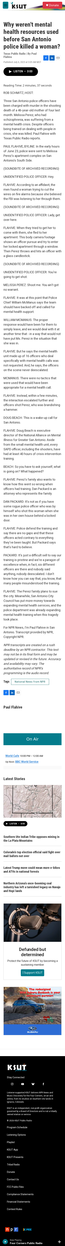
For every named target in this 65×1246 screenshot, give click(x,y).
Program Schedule (17, 1127)
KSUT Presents (15, 1157)
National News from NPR (30, 681)
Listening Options (16, 1135)
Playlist (11, 1142)
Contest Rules (14, 1209)
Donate (54, 5)
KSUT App (12, 1149)
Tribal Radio (13, 1164)
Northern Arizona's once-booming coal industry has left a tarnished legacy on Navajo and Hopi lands (31, 887)
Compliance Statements (20, 1194)
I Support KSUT (32, 972)
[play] (5, 1241)
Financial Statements (18, 1202)
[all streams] (60, 1241)
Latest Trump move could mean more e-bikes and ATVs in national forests (31, 869)
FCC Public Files (15, 1187)
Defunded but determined (32, 952)
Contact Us (13, 1179)
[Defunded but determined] (32, 923)
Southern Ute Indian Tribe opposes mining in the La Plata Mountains (31, 838)
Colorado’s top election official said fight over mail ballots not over (31, 854)
